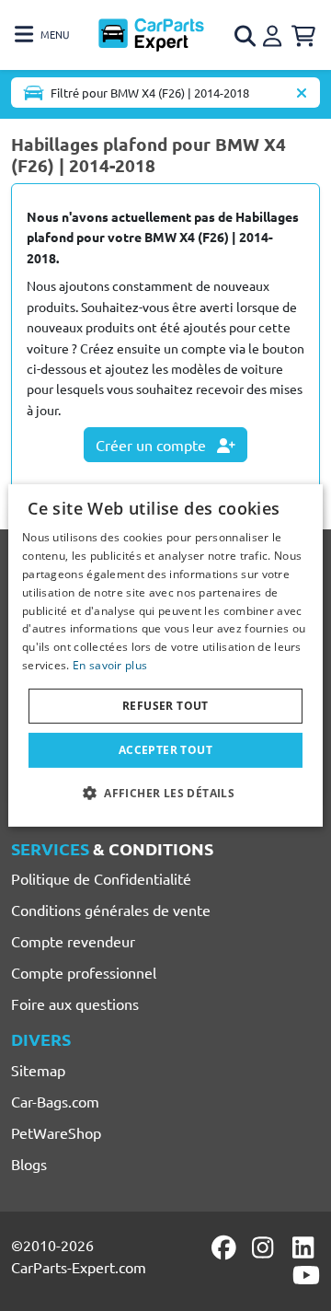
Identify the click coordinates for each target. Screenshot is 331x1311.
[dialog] (165, 655)
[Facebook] (225, 1247)
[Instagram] (266, 1247)
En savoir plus (110, 665)
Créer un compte (153, 444)
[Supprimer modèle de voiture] (301, 92)
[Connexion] (275, 33)
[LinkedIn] (306, 1247)
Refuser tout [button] (165, 706)
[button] (165, 793)
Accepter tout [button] (165, 750)
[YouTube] (306, 1275)
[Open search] (246, 36)
